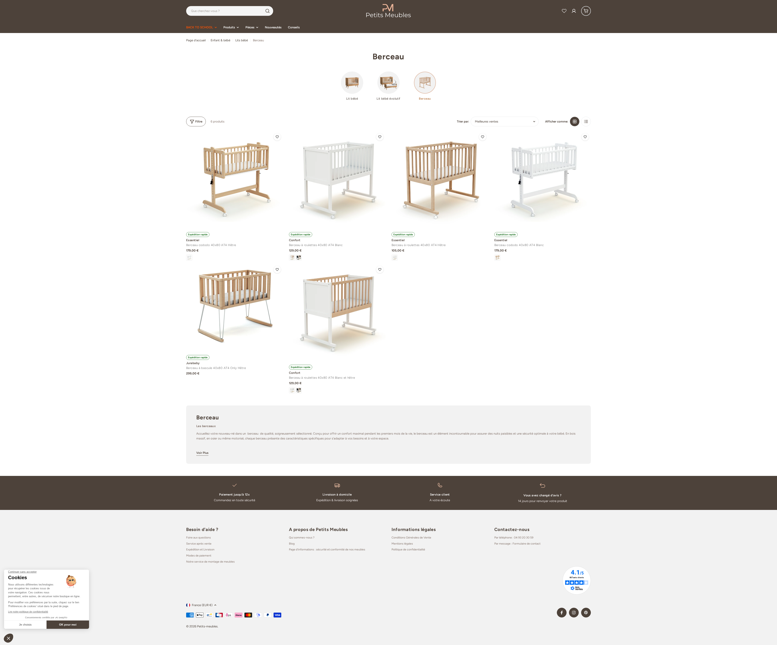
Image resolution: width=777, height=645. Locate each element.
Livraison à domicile (337, 494)
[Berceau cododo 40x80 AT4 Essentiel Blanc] (189, 258)
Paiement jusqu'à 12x (234, 494)
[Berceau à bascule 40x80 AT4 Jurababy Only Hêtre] (234, 307)
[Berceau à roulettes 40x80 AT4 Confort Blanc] (337, 179)
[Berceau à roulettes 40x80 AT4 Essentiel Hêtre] (440, 179)
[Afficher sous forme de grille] (575, 121)
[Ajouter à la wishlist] (277, 137)
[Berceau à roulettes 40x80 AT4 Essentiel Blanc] (395, 258)
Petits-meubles (207, 626)
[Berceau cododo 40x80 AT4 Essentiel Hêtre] (234, 179)
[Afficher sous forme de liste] (586, 121)
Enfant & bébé (220, 40)
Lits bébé (241, 40)
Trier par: (463, 121)
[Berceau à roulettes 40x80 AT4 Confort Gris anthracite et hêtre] (299, 258)
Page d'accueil (196, 40)
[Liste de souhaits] (564, 11)
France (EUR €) (202, 605)
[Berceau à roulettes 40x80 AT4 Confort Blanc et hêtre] (292, 258)
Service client (440, 494)
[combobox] (229, 11)
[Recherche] (267, 11)
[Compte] (573, 11)
